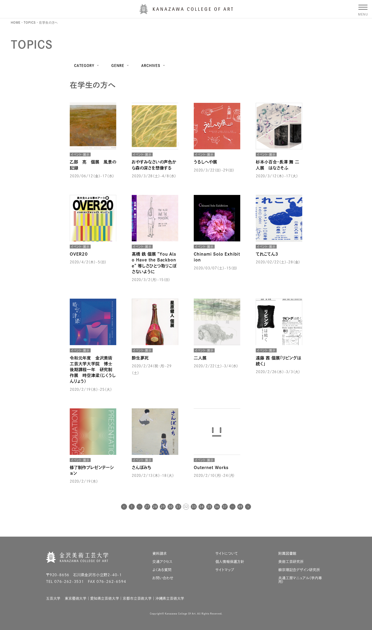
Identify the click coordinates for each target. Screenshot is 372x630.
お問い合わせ (163, 578)
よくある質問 (162, 569)
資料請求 (159, 553)
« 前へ (124, 507)
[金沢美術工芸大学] (186, 12)
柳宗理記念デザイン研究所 (299, 569)
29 (163, 506)
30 (170, 506)
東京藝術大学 (76, 598)
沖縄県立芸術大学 (169, 598)
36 (217, 506)
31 (178, 506)
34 (201, 506)
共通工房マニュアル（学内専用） (300, 579)
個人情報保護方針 (229, 561)
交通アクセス (162, 561)
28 (155, 506)
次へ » (248, 507)
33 (194, 506)
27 (147, 506)
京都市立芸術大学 (137, 598)
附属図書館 (287, 553)
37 (225, 506)
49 (240, 506)
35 (209, 506)
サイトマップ (224, 569)
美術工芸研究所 (291, 561)
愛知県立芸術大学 (104, 598)
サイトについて (226, 553)
